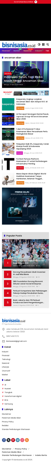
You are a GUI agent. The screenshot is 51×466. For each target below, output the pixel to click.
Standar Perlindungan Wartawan (16, 429)
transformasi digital (13, 396)
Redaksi (5, 425)
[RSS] (27, 440)
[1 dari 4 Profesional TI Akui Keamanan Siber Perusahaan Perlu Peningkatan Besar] (8, 134)
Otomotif (6, 371)
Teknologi (20, 108)
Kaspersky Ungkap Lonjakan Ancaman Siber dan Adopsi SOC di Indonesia (31, 101)
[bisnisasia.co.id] (18, 44)
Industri (19, 153)
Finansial (5, 355)
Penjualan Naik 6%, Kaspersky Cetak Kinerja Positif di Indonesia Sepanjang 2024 (32, 146)
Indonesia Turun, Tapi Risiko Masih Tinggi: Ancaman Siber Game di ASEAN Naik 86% (24, 79)
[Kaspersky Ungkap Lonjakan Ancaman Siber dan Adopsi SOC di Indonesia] (8, 104)
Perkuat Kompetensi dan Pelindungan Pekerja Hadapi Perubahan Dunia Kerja (30, 292)
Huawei (8, 388)
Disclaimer (6, 414)
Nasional (5, 363)
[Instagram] (22, 440)
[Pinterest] (13, 440)
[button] (39, 44)
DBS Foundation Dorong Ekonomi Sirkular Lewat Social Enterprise (28, 282)
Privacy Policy (8, 421)
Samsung (9, 404)
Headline (8, 73)
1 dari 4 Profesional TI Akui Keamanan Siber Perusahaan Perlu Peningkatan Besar (32, 131)
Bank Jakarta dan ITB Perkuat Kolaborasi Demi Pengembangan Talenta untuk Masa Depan (28, 301)
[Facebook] (4, 440)
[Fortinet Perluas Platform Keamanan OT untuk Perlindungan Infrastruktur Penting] (8, 164)
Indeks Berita (41, 455)
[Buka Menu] (43, 44)
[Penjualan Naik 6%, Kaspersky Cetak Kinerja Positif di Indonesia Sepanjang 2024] (8, 149)
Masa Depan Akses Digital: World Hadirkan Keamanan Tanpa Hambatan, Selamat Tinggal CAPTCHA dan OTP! (31, 177)
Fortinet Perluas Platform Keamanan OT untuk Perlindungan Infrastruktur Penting (31, 161)
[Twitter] (9, 440)
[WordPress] (18, 440)
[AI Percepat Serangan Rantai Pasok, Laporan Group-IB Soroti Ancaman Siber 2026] (8, 119)
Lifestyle (5, 367)
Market (5, 374)
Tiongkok (8, 392)
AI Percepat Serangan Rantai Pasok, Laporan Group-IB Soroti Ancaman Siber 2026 (32, 116)
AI (5, 385)
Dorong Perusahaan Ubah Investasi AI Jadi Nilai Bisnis (29, 273)
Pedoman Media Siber (11, 418)
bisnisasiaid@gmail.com (16, 341)
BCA (6, 400)
